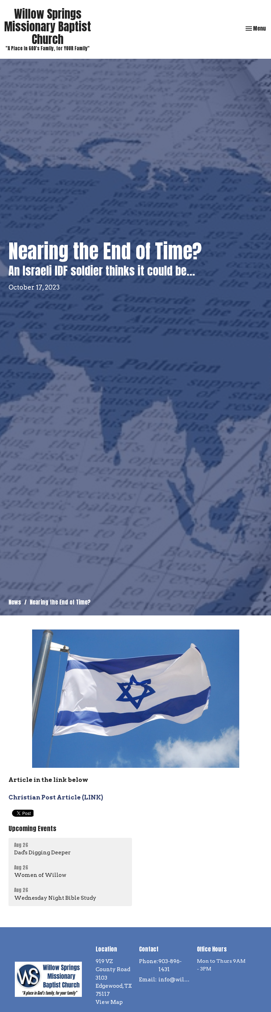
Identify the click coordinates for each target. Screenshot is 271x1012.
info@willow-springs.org (174, 979)
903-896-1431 (170, 965)
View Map (109, 1002)
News (14, 602)
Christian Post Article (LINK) (55, 797)
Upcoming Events (32, 828)
